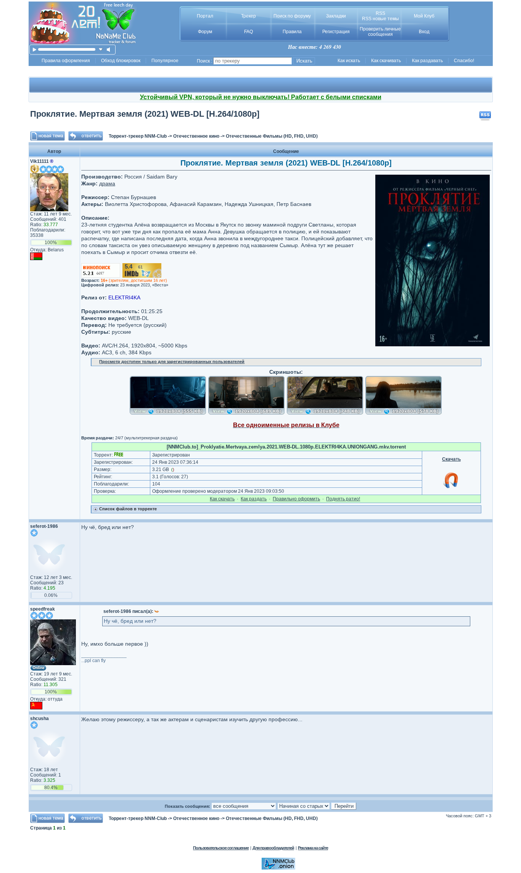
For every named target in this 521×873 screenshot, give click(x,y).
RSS (380, 13)
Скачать (451, 459)
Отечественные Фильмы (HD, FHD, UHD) (272, 136)
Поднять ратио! (343, 499)
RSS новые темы (380, 18)
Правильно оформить (296, 499)
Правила (292, 31)
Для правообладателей (273, 848)
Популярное (164, 60)
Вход (424, 31)
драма (107, 183)
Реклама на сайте (313, 848)
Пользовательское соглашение (221, 848)
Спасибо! (464, 60)
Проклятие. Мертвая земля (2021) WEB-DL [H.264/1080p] (144, 114)
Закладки (336, 16)
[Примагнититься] (451, 488)
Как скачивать (386, 60)
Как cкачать (222, 499)
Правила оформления (66, 60)
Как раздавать (427, 60)
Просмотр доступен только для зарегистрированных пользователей (171, 361)
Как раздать (254, 499)
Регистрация (336, 31)
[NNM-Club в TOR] (278, 868)
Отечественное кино (196, 136)
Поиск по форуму (292, 16)
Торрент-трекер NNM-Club (138, 136)
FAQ (248, 31)
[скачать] (101, 49)
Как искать (349, 60)
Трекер (248, 16)
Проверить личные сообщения (380, 31)
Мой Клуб (424, 16)
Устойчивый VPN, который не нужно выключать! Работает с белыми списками (260, 97)
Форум (205, 31)
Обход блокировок (120, 60)
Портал (205, 16)
